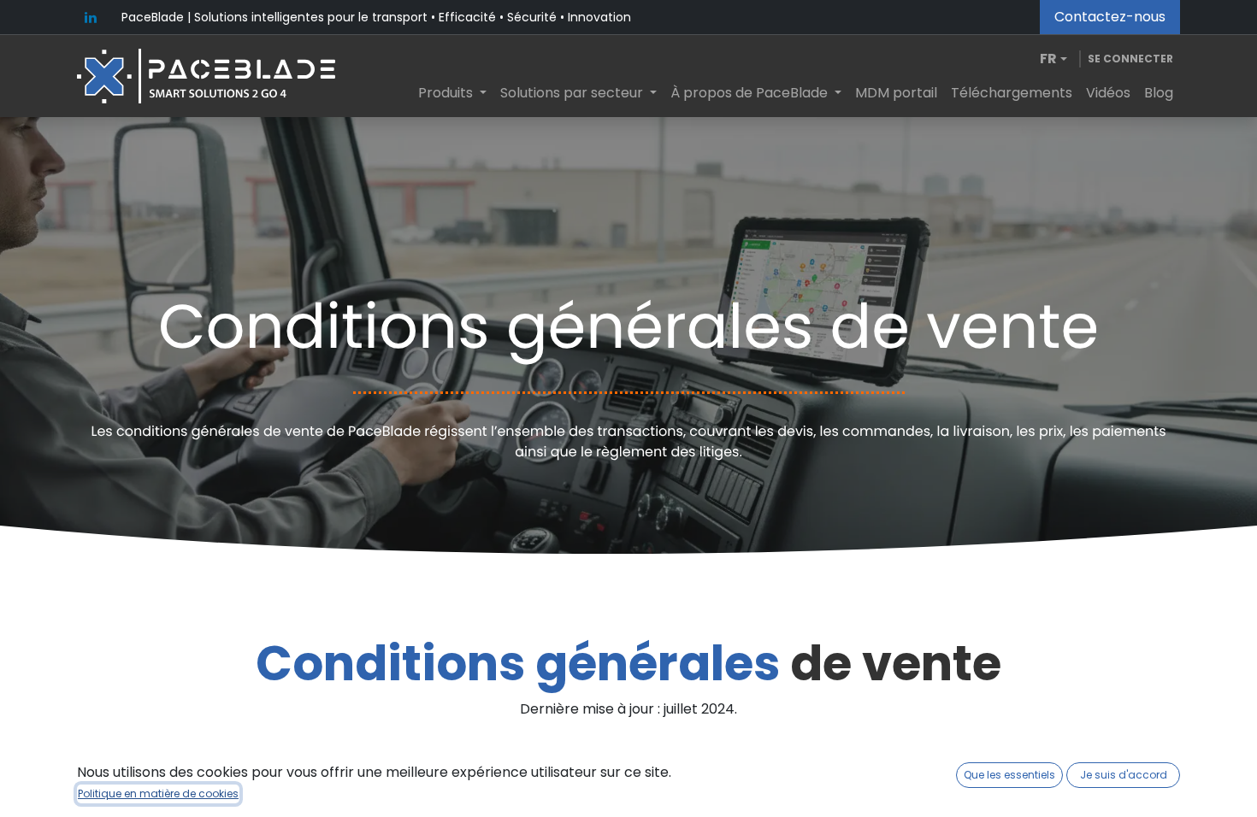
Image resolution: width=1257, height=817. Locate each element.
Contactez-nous (1110, 16)
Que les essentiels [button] (1009, 774)
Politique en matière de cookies (158, 793)
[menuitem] (452, 93)
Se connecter (1130, 58)
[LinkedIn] (90, 17)
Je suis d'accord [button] (1123, 774)
